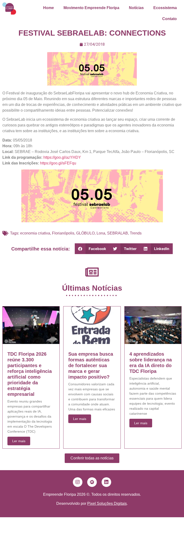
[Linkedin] (106, 482)
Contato (169, 19)
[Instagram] (77, 482)
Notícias (136, 8)
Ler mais (18, 441)
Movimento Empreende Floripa (91, 8)
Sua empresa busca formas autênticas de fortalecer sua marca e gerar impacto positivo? (90, 365)
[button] (92, 248)
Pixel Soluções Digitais (107, 503)
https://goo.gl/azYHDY (62, 157)
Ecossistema (165, 8)
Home (48, 8)
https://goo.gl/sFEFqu (58, 163)
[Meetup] (92, 482)
